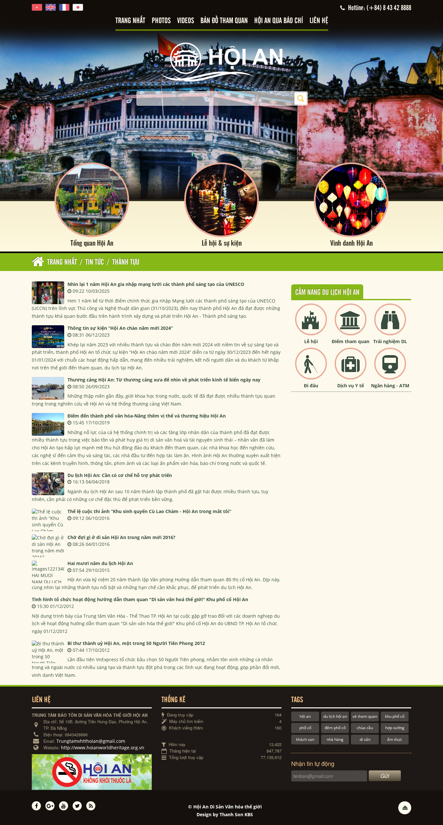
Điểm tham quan (350, 341)
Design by (225, 814)
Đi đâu (311, 385)
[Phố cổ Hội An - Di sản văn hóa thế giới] (221, 61)
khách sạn (305, 739)
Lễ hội (311, 341)
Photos (161, 21)
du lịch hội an (335, 716)
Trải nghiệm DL (390, 341)
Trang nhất (130, 21)
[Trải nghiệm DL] (390, 325)
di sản (365, 739)
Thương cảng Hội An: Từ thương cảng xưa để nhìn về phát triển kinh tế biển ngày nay (163, 380)
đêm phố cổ (335, 727)
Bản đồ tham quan (224, 21)
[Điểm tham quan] (350, 325)
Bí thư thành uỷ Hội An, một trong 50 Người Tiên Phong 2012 (136, 643)
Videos (185, 21)
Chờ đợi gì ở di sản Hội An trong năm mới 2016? (121, 537)
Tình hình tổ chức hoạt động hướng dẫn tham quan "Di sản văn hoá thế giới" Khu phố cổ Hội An (140, 599)
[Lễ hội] (311, 325)
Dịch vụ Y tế (350, 385)
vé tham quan (365, 716)
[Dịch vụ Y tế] (350, 369)
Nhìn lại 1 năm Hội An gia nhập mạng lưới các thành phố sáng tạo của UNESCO (155, 284)
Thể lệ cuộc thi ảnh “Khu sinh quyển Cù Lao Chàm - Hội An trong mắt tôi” (149, 511)
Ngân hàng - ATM (390, 385)
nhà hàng (335, 739)
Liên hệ (318, 21)
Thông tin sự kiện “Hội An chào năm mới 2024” (120, 328)
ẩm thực (394, 739)
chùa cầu (365, 727)
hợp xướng (394, 727)
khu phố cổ (394, 716)
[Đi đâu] (311, 369)
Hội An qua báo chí (278, 21)
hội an (305, 716)
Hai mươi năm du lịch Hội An (100, 563)
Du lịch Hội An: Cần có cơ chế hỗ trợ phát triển (119, 475)
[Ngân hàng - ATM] (390, 369)
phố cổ (305, 727)
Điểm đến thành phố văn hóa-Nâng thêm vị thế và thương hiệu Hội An (146, 416)
